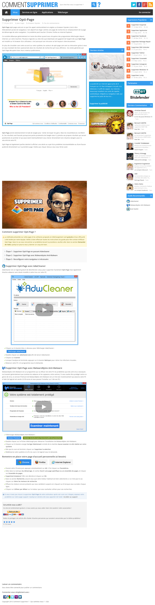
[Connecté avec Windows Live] (20, 598)
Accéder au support (71, 497)
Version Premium (14, 438)
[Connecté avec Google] (9, 598)
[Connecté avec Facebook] (5, 598)
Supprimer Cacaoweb (139, 58)
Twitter (133, 4)
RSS (150, 4)
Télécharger (63, 12)
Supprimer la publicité (98, 103)
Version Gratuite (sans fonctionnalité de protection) (42, 438)
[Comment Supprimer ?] (30, 4)
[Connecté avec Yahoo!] (16, 598)
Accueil (6, 12)
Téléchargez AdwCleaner (16, 351)
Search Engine (138, 150)
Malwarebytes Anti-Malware (140, 205)
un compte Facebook (141, 190)
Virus (15, 12)
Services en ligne (29, 12)
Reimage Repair (139, 180)
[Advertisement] (44, 164)
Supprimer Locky (137, 75)
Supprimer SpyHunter (139, 30)
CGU (47, 602)
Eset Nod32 (134, 209)
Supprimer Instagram (139, 64)
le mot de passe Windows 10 (143, 117)
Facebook (139, 4)
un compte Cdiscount (141, 170)
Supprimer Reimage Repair (141, 42)
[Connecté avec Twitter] (13, 598)
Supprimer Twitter (138, 53)
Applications (47, 12)
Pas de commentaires (51, 23)
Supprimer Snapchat (138, 25)
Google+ (144, 4)
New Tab (137, 129)
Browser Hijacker (34, 23)
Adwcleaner (134, 201)
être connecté (15, 587)
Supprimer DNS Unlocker (140, 47)
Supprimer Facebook (138, 36)
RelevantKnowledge (140, 160)
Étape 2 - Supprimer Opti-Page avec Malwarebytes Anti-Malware (31, 255)
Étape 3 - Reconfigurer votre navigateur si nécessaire (27, 259)
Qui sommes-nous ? (37, 602)
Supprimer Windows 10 (139, 70)
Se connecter (145, 12)
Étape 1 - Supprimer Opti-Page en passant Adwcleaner (27, 251)
